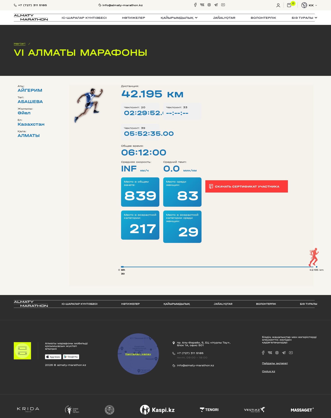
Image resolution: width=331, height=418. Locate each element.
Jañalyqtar (224, 18)
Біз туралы (308, 304)
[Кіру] (280, 5)
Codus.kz (268, 371)
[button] (179, 18)
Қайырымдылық (177, 304)
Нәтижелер (133, 18)
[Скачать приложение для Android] (71, 357)
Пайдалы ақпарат (275, 363)
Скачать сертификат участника (247, 186)
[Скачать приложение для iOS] (53, 357)
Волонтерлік (263, 18)
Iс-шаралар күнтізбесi (84, 18)
